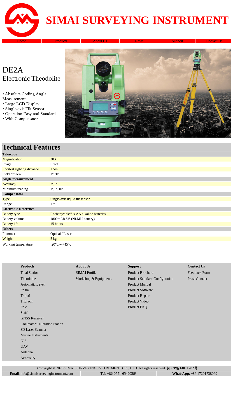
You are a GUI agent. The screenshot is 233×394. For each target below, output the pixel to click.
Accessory (28, 358)
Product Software (140, 290)
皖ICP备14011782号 (182, 368)
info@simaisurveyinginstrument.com (47, 373)
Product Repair (138, 296)
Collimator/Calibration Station (42, 324)
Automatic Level (32, 284)
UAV (24, 346)
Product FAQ (137, 307)
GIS (23, 341)
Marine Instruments (34, 335)
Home (21, 41)
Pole (24, 307)
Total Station (30, 272)
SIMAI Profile (86, 272)
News (139, 41)
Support (177, 41)
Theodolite (28, 279)
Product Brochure (140, 272)
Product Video (138, 301)
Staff (24, 312)
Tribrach (27, 301)
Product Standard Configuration (150, 279)
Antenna (27, 352)
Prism (25, 290)
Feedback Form (199, 272)
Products (61, 41)
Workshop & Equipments (94, 279)
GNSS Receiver (32, 318)
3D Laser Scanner (33, 329)
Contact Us (214, 41)
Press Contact (197, 279)
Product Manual (139, 284)
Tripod (25, 296)
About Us (100, 41)
